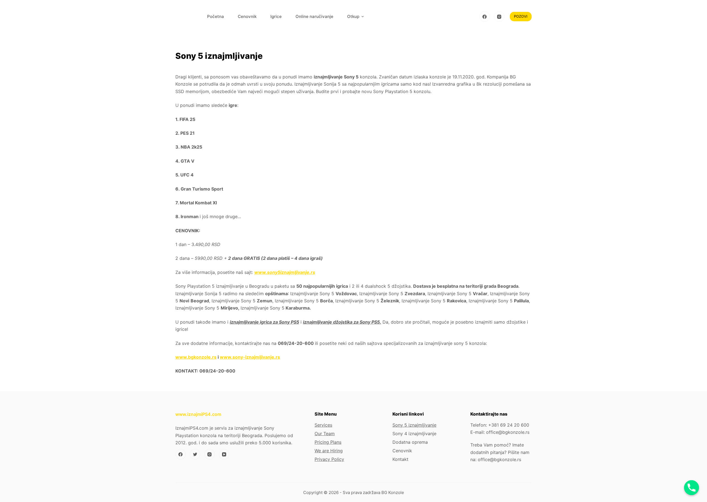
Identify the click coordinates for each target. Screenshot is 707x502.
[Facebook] (484, 16)
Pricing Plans (328, 442)
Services (323, 425)
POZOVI (520, 16)
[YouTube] (224, 454)
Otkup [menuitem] (353, 16)
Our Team (325, 433)
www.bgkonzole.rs (196, 357)
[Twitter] (195, 454)
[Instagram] (499, 16)
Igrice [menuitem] (276, 16)
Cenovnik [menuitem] (247, 16)
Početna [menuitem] (215, 16)
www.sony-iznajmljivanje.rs (250, 357)
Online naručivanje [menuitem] (314, 16)
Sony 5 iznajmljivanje (414, 425)
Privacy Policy (329, 459)
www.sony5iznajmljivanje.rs (284, 272)
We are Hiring (329, 450)
